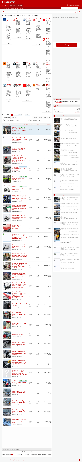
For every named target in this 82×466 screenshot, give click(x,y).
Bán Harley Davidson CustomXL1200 (68, 155)
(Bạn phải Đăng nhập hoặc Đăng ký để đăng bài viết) (41, 454)
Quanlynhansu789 (64, 189)
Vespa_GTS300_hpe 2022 (66, 124)
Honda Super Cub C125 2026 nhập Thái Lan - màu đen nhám (19, 227)
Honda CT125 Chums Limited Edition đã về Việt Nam (19, 314)
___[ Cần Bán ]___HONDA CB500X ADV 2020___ (19, 382)
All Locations (6, 120)
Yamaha (28, 19)
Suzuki (48, 19)
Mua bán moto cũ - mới (16, 5)
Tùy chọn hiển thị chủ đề (27, 451)
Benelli (38, 63)
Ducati (47, 38)
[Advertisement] (27, 437)
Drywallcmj (77, 112)
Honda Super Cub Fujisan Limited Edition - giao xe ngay (19, 421)
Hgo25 (61, 242)
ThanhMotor (14, 171)
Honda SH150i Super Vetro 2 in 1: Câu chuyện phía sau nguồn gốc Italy (19, 139)
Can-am (18, 84)
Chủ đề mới (13, 117)
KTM (7, 63)
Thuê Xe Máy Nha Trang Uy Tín (67, 241)
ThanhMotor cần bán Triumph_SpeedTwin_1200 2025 (67, 150)
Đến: (31, 120)
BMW (17, 63)
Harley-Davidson (48, 86)
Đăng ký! (66, 45)
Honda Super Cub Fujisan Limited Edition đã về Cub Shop (19, 411)
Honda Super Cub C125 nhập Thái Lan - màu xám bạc (19, 246)
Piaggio (8, 84)
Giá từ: (18, 120)
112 (25, 114)
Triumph (28, 63)
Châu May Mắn (15, 220)
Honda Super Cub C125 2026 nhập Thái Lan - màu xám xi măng (19, 217)
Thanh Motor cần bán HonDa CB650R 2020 (18, 178)
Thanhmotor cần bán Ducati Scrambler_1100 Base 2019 (66, 169)
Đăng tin (21, 8)
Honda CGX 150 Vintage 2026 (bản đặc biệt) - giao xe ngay (19, 353)
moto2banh (14, 133)
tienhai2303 (63, 199)
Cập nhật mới (7, 117)
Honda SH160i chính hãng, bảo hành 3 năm (18, 188)
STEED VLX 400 (64, 157)
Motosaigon (5, 5)
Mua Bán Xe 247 (15, 142)
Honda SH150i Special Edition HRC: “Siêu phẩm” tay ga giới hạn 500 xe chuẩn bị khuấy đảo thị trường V (19, 294)
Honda (18, 19)
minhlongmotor (15, 191)
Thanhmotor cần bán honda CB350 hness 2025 (18, 169)
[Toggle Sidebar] (79, 12)
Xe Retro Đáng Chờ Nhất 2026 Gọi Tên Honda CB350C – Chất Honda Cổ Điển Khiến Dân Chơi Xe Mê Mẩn (19, 158)
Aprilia (28, 84)
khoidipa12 (14, 151)
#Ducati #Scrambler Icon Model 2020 (68, 137)
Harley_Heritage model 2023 (66, 130)
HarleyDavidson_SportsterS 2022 (67, 118)
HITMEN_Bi (14, 385)
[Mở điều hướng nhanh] (75, 12)
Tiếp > (28, 114)
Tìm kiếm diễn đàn (5, 8)
